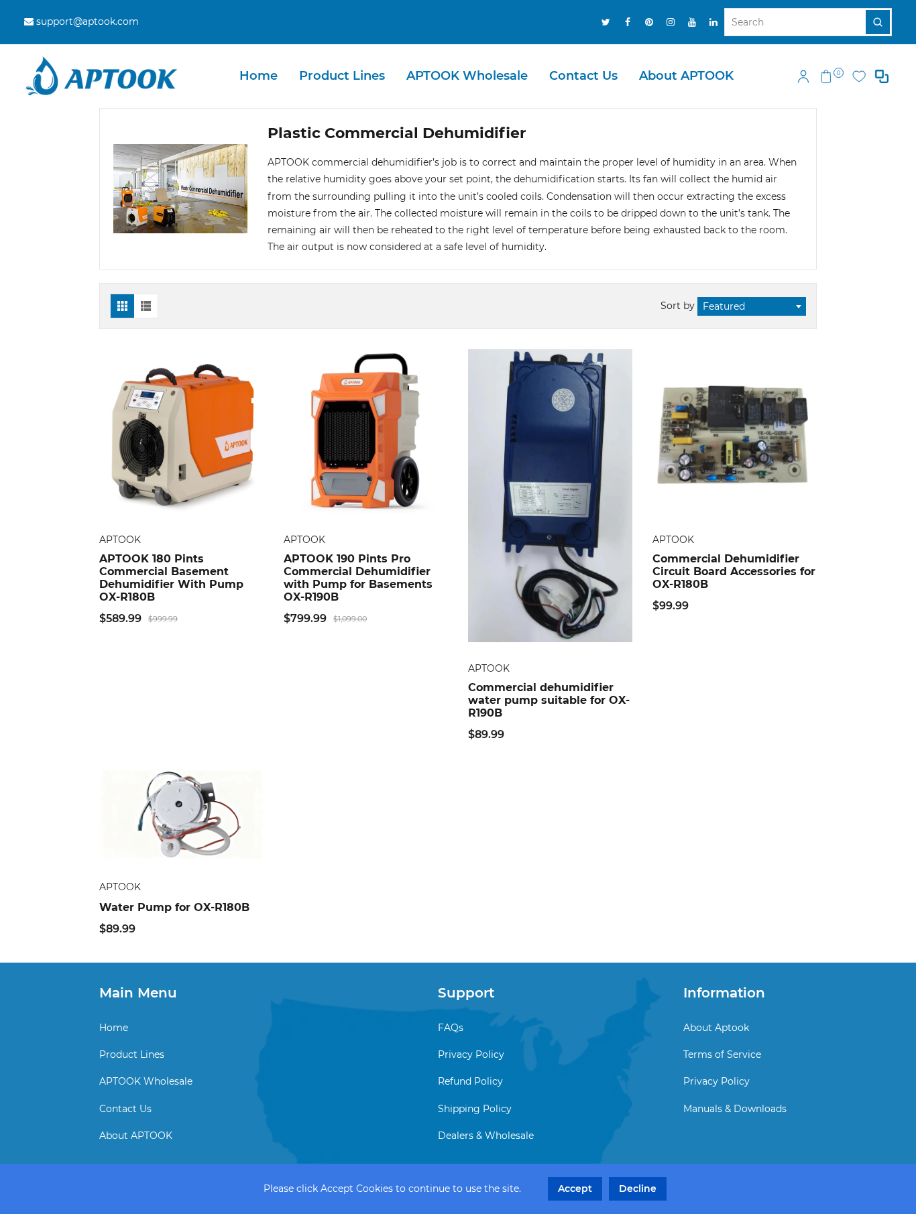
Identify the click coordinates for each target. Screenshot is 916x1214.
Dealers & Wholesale (486, 1136)
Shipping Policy (475, 1109)
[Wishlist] (859, 76)
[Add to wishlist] (181, 431)
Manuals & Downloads (735, 1109)
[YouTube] (692, 22)
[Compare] (882, 76)
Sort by (679, 306)
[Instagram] (671, 22)
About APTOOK (686, 75)
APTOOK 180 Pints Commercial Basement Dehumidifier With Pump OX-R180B (171, 577)
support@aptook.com (86, 21)
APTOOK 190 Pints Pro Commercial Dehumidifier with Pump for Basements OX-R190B (358, 577)
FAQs (450, 1028)
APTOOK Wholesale (467, 75)
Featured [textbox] (724, 306)
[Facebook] (628, 22)
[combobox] (751, 306)
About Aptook (716, 1028)
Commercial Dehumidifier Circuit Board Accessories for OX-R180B (733, 571)
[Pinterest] (649, 22)
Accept (575, 1188)
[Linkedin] (713, 22)
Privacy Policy (471, 1054)
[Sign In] (803, 76)
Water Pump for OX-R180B (174, 907)
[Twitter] (606, 22)
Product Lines (342, 75)
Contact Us (583, 75)
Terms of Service (722, 1054)
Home (258, 75)
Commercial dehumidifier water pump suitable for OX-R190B (549, 700)
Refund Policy (470, 1081)
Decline (637, 1188)
